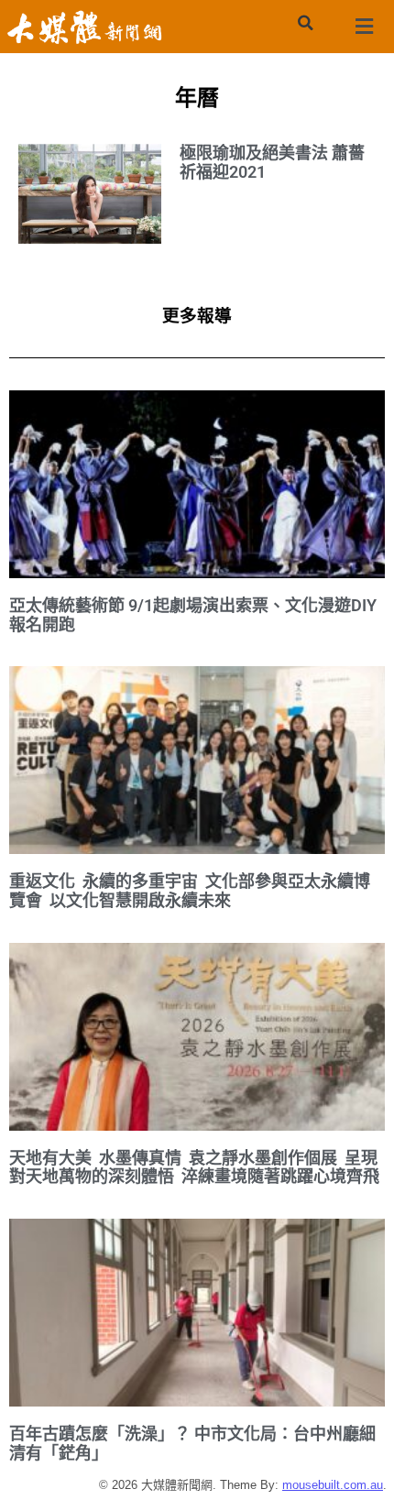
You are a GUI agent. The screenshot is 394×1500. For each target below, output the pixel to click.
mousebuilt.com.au (332, 1485)
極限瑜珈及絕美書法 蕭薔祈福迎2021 (272, 162)
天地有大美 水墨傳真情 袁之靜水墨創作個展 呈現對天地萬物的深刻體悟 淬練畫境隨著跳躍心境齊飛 (194, 1167)
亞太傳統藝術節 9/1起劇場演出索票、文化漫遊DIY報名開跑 (193, 615)
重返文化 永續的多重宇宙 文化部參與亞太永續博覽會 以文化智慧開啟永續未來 (189, 890)
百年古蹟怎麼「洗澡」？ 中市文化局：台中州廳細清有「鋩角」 (192, 1443)
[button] (305, 23)
